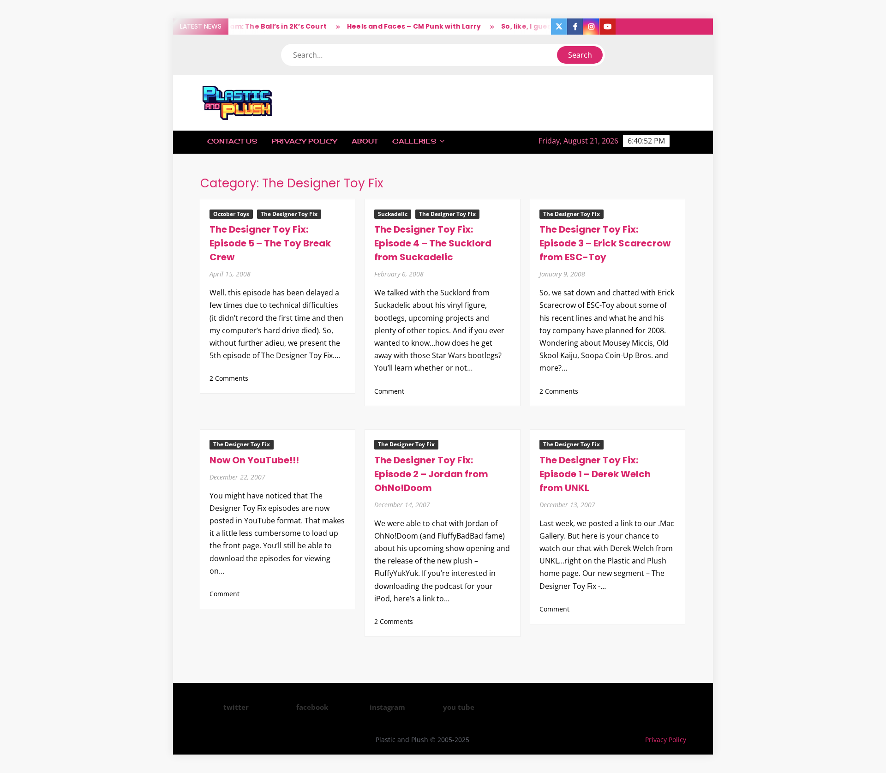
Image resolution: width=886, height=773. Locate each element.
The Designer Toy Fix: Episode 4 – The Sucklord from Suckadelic (432, 243)
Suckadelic (392, 214)
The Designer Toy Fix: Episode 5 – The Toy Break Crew (270, 243)
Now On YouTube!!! (254, 460)
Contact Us (232, 141)
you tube (458, 707)
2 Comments (229, 378)
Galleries (414, 141)
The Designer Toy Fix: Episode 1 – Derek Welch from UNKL (595, 474)
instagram (387, 707)
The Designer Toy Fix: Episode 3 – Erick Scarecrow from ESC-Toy (604, 243)
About (364, 141)
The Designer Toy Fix (289, 214)
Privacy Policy (304, 141)
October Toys (231, 214)
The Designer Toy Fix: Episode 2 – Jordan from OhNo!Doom (431, 474)
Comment (389, 391)
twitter (236, 707)
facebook (312, 707)
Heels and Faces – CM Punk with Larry (401, 26)
